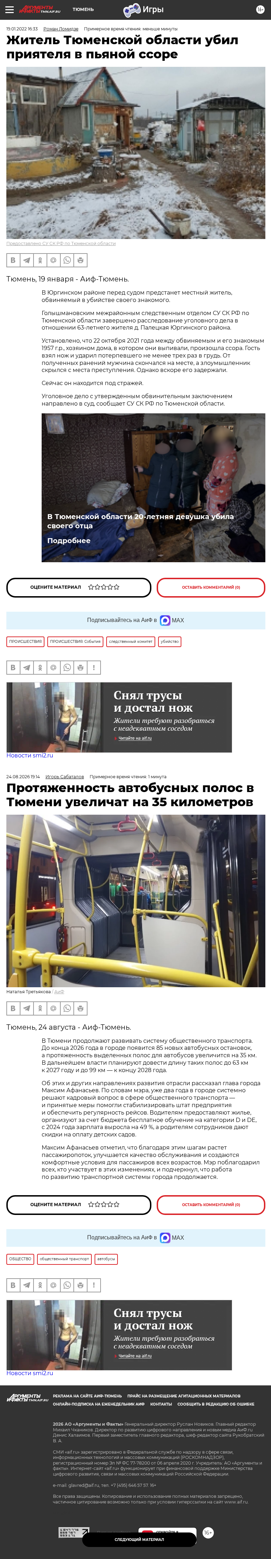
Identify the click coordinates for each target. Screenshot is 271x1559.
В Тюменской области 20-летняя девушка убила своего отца (140, 521)
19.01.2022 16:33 (22, 28)
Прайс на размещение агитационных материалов (184, 1396)
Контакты (161, 1404)
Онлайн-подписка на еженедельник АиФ (99, 1404)
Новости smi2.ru (29, 755)
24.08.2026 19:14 (23, 776)
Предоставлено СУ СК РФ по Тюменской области (61, 243)
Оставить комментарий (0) (211, 587)
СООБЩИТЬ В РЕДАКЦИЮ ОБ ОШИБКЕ (215, 1404)
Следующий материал (139, 1539)
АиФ (59, 991)
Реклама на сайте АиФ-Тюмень (87, 1396)
